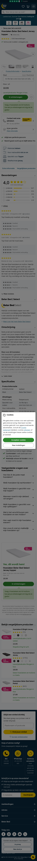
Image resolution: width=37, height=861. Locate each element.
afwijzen (27, 430)
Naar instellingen (18, 445)
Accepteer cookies (18, 440)
